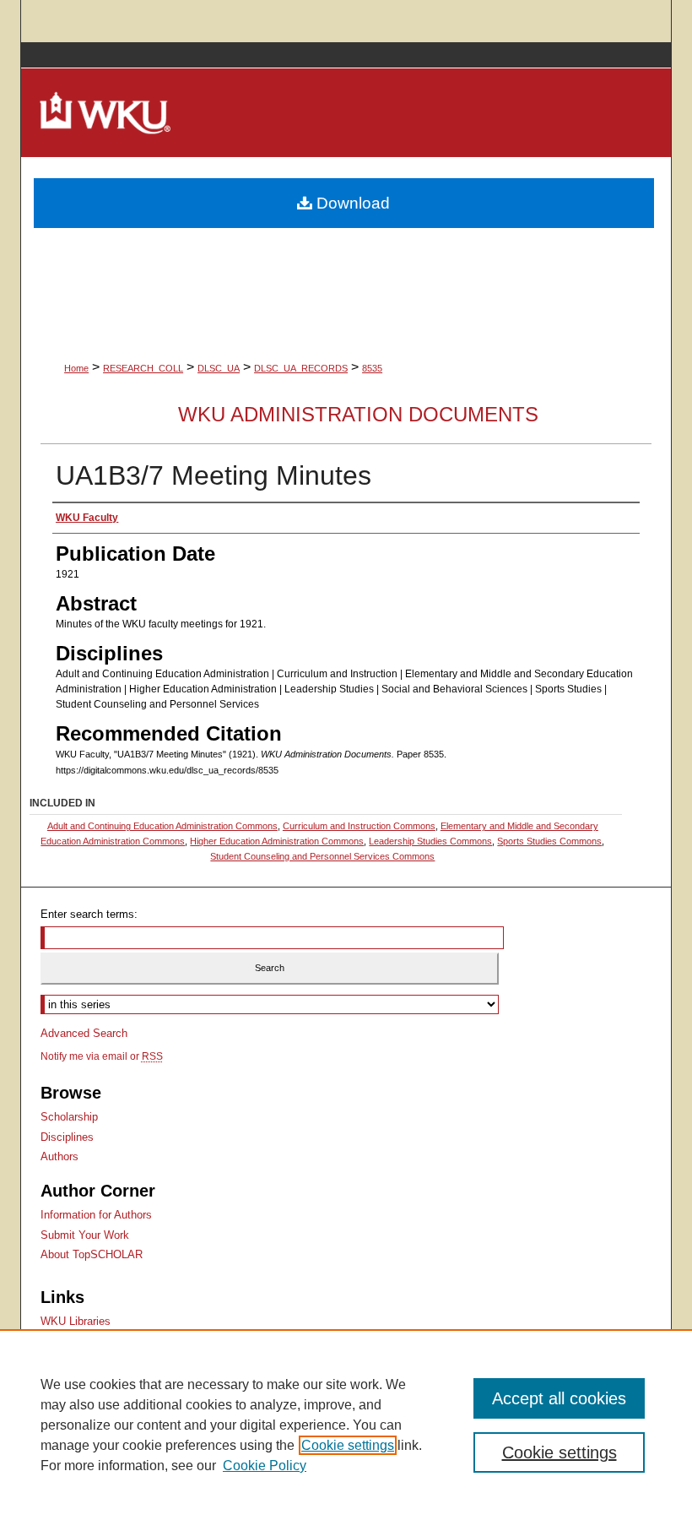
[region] (346, 1424)
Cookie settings (347, 1445)
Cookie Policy (264, 1465)
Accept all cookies (559, 1398)
